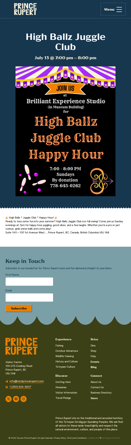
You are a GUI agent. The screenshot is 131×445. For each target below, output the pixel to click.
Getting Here (62, 382)
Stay (93, 356)
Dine (93, 345)
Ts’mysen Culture (65, 366)
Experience (63, 339)
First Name (12, 274)
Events (95, 361)
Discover (61, 375)
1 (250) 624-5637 (20, 386)
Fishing (59, 345)
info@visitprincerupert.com (27, 381)
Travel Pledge (63, 397)
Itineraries (60, 387)
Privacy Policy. (60, 438)
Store (94, 398)
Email (8, 290)
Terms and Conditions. (77, 438)
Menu (109, 9)
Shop (93, 350)
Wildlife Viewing (64, 356)
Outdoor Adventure (66, 350)
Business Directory (101, 392)
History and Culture (66, 361)
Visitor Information (66, 392)
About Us (96, 382)
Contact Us (97, 387)
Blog (94, 367)
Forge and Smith (112, 438)
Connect (96, 375)
